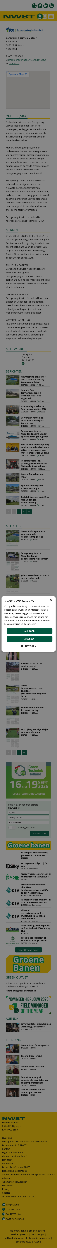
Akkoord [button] (29, 631)
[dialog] (28, 624)
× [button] (51, 600)
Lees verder (30, 623)
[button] (28, 646)
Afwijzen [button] (29, 638)
